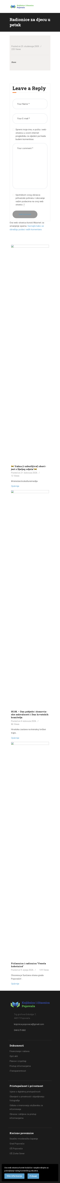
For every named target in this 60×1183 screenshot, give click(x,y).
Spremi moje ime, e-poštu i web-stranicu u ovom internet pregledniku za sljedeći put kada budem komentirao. (31, 134)
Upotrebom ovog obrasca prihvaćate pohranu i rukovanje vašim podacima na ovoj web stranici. (30, 200)
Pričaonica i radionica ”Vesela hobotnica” (28, 965)
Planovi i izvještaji (18, 1061)
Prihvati (33, 1176)
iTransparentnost (18, 1071)
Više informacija (14, 1176)
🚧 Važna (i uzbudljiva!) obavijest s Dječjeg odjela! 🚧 (28, 468)
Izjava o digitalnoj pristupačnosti (25, 1091)
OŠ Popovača (16, 1148)
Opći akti (14, 1056)
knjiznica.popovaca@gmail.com (29, 1024)
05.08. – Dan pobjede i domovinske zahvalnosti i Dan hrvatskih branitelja (29, 714)
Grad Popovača (17, 1143)
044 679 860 (20, 1030)
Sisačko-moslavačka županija (24, 1138)
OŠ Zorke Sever (17, 1153)
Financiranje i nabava (19, 1051)
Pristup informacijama (20, 1066)
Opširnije (15, 486)
